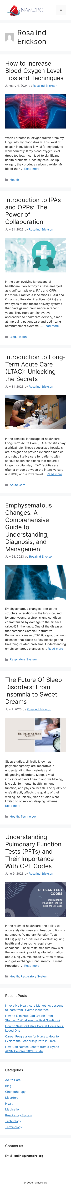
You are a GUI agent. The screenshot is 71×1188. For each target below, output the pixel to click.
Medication (13, 1109)
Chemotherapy (15, 1091)
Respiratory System (23, 659)
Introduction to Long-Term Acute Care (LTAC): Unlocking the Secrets (35, 367)
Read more (31, 168)
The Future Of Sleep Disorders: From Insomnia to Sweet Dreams (33, 690)
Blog (13, 337)
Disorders (11, 1097)
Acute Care (17, 485)
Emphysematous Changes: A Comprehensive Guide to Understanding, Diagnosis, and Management (28, 527)
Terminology (13, 1127)
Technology (29, 816)
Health (14, 179)
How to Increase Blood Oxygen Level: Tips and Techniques (34, 71)
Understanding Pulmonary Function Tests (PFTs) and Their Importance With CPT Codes (33, 851)
